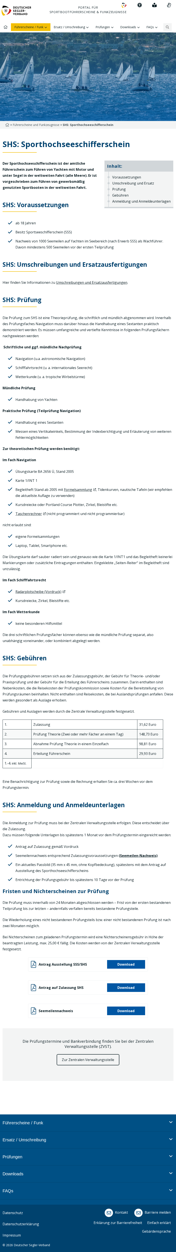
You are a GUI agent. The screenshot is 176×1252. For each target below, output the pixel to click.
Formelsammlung (78, 489)
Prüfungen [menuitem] (103, 27)
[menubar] (87, 1162)
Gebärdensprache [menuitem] (156, 1231)
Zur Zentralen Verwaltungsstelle (88, 1059)
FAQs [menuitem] (150, 27)
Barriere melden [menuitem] (157, 1212)
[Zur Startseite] (16, 12)
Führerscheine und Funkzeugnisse (36, 125)
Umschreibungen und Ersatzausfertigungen (91, 282)
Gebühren (120, 195)
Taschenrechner (28, 513)
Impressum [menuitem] (12, 1235)
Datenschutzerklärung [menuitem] (21, 1224)
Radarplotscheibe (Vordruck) (38, 591)
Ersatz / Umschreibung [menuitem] (70, 27)
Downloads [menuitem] (128, 27)
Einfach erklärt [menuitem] (159, 1222)
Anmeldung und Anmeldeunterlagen (141, 201)
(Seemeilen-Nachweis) (138, 855)
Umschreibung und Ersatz (133, 183)
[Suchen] (167, 27)
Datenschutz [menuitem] (13, 1212)
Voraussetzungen (126, 177)
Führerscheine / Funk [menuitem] (29, 27)
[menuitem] (124, 5)
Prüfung (119, 189)
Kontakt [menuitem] (121, 1212)
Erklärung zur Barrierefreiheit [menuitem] (118, 1222)
